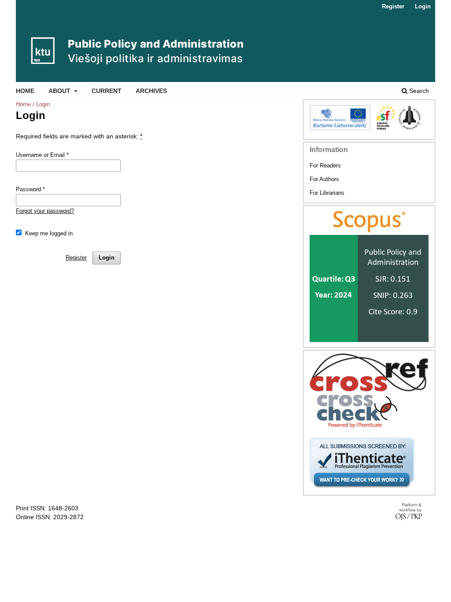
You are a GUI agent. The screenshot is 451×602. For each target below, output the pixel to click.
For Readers (325, 165)
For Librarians (327, 193)
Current (107, 90)
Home (25, 90)
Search (418, 90)
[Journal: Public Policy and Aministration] (369, 222)
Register (393, 6)
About (60, 90)
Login (423, 6)
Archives (151, 90)
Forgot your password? (45, 211)
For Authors (324, 179)
